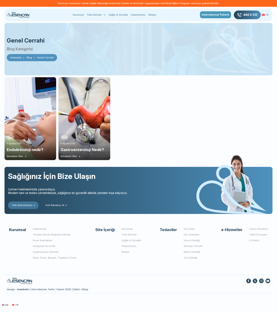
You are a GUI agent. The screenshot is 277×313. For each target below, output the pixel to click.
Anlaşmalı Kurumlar (44, 245)
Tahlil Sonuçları (258, 234)
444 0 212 (250, 15)
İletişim (152, 14)
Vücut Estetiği (192, 240)
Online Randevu (258, 228)
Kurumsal (78, 14)
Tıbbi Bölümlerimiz (22, 205)
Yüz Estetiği (190, 257)
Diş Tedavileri (192, 234)
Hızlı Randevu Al (54, 205)
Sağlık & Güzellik (118, 14)
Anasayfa (15, 57)
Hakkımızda (39, 228)
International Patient (215, 14)
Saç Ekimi (189, 228)
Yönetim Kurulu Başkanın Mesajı (51, 234)
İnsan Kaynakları (42, 240)
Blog (29, 57)
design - (18, 289)
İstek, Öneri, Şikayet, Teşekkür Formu (55, 257)
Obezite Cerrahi (193, 245)
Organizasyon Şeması (45, 251)
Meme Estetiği (192, 251)
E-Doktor (254, 240)
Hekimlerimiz (138, 14)
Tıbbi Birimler (94, 14)
